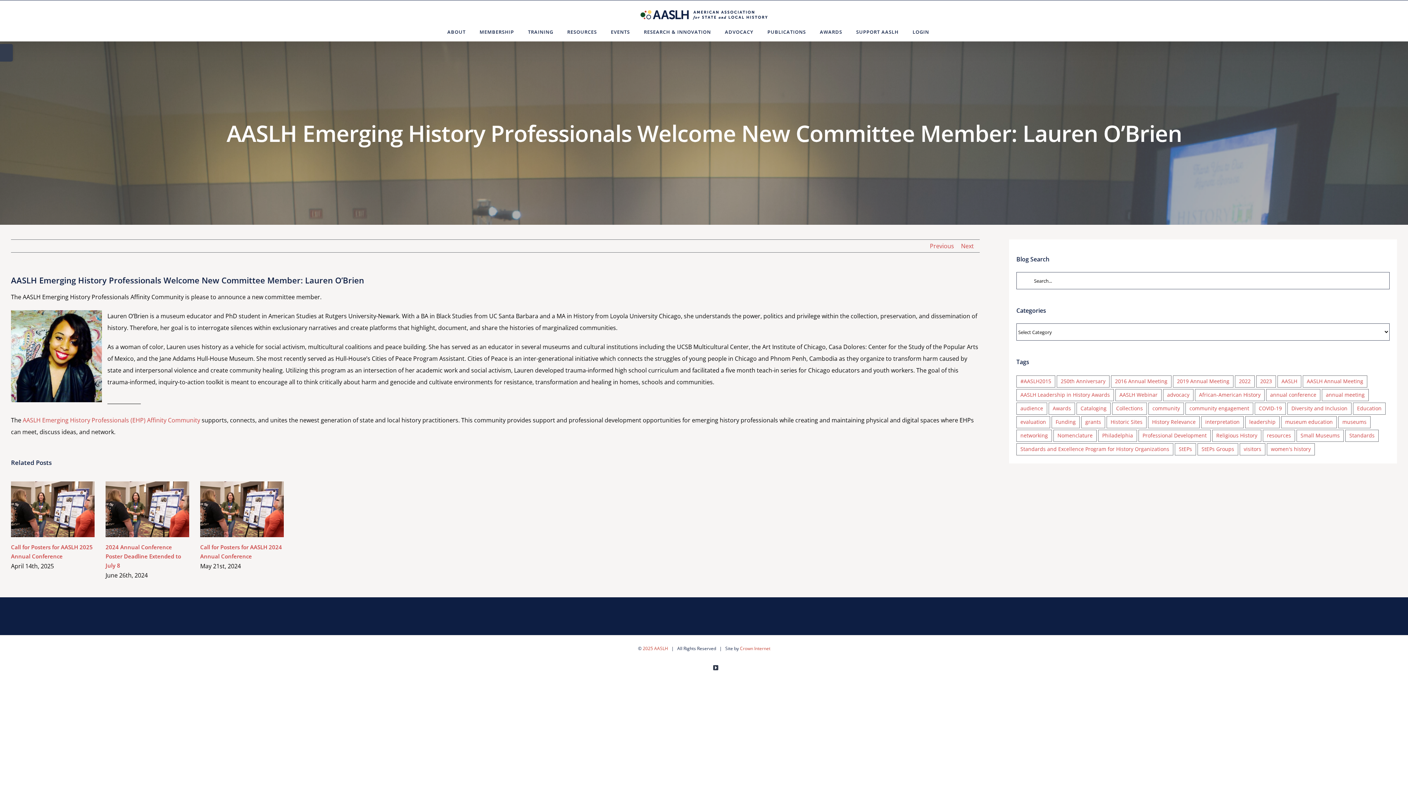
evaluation (1033, 421)
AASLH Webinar (1138, 394)
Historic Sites (1127, 421)
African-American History (1230, 394)
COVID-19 (1270, 408)
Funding (1066, 421)
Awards (1062, 408)
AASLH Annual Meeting (1335, 381)
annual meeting (1345, 394)
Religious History (1236, 435)
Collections (1129, 408)
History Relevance (1174, 421)
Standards (1362, 435)
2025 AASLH (655, 648)
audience (1031, 408)
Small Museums (1320, 435)
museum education (1309, 421)
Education (1369, 408)
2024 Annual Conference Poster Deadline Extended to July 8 (137, 509)
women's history (1291, 448)
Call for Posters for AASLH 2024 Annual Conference (231, 509)
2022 (1245, 381)
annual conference (1293, 394)
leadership (1262, 421)
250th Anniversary (1083, 381)
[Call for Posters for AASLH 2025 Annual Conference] (53, 509)
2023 (1266, 381)
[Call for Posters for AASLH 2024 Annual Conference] (242, 509)
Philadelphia (1117, 435)
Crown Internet (755, 648)
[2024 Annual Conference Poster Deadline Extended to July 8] (147, 509)
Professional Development (1175, 435)
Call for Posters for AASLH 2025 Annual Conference (42, 509)
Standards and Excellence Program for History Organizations (1094, 448)
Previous (942, 246)
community (1166, 408)
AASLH (1289, 381)
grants (1093, 421)
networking (1034, 435)
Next (967, 246)
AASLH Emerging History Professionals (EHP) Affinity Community (111, 420)
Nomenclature (1075, 435)
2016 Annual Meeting (1141, 381)
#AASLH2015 (1035, 381)
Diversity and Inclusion (1319, 408)
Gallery (63, 509)
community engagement (1219, 408)
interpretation (1222, 421)
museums (1354, 421)
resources (1279, 435)
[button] (945, 32)
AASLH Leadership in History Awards (1065, 394)
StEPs (1185, 448)
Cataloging (1094, 408)
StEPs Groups (1218, 448)
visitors (1252, 448)
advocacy (1178, 394)
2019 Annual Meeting (1203, 381)
